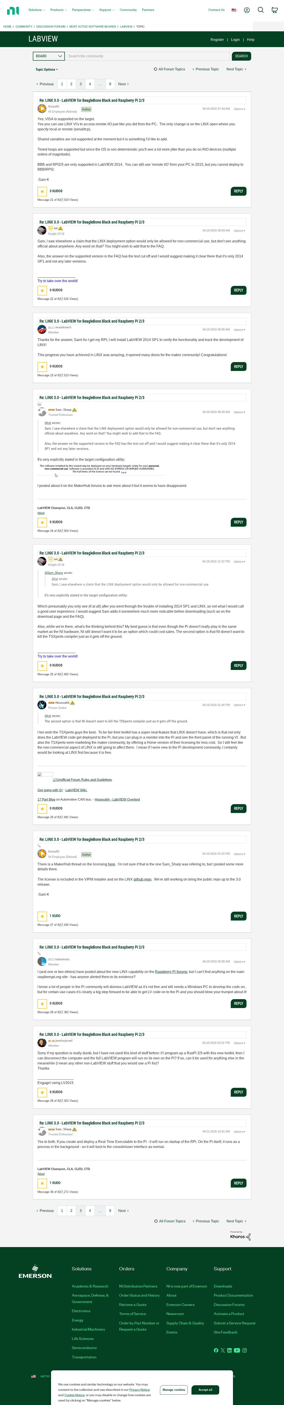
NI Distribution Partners (138, 1285)
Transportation (84, 1356)
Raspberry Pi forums (171, 972)
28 (51, 1012)
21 (51, 199)
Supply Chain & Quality (185, 1322)
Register (217, 40)
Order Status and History (139, 1295)
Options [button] (238, 109)
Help (250, 40)
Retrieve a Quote (132, 1304)
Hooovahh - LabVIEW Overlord (117, 799)
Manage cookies (174, 1389)
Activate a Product (229, 1313)
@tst (48, 423)
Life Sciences (83, 1338)
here (111, 864)
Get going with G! (50, 790)
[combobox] (147, 56)
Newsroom (175, 1313)
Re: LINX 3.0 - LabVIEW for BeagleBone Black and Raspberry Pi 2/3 (91, 100)
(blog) (41, 513)
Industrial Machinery (88, 1329)
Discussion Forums (50, 26)
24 (51, 530)
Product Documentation (233, 1295)
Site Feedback (225, 1331)
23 (51, 375)
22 (51, 299)
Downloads (223, 1285)
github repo (142, 879)
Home (7, 26)
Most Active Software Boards (92, 26)
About (171, 1295)
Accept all (205, 1389)
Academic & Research (90, 1285)
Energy (77, 1319)
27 (51, 925)
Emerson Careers (180, 1304)
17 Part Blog (46, 799)
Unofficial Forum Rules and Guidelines (84, 779)
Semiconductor (84, 1347)
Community (24, 26)
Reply (238, 191)
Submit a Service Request (235, 1322)
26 (51, 817)
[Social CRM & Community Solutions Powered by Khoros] (240, 1235)
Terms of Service (132, 1313)
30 (51, 1192)
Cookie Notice (74, 1395)
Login (235, 40)
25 (51, 674)
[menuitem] (37, 11)
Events (171, 1331)
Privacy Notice (139, 1389)
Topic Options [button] (45, 69)
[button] (42, 191)
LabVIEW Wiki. (76, 790)
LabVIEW (126, 26)
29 (51, 1100)
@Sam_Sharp (54, 573)
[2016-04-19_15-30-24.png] (101, 469)
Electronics (81, 1310)
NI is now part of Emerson (186, 1285)
